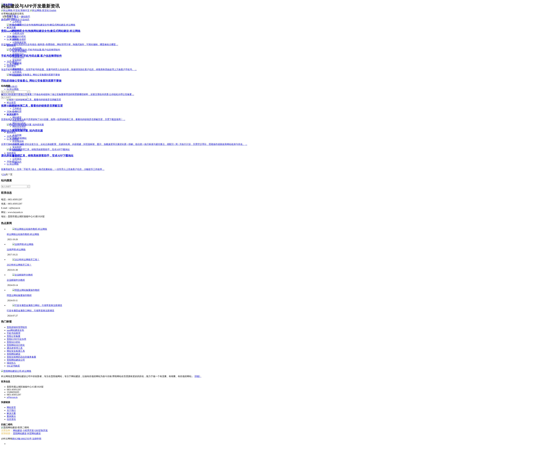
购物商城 (16, 63)
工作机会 (16, 21)
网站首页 (11, 407)
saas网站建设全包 (15, 330)
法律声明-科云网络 (16, 249)
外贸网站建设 (34, 433)
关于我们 (11, 18)
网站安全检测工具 (16, 351)
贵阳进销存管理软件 (17, 327)
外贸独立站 (18, 54)
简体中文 (24, 10)
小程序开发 (28, 430)
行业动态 (16, 75)
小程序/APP (18, 33)
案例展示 (11, 45)
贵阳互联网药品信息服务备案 (21, 357)
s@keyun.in (12, 397)
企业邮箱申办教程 (16, 280)
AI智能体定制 (19, 42)
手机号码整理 (13, 333)
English (52, 10)
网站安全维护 (19, 39)
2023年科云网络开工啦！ (19, 265)
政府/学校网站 (19, 51)
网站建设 (16, 30)
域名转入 (11, 363)
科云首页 (11, 15)
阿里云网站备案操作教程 (19, 295)
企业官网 (16, 48)
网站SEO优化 (19, 36)
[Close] (2, 80)
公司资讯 (16, 72)
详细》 (197, 376)
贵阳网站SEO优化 (16, 345)
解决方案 (11, 27)
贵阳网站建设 (13, 354)
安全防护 (16, 60)
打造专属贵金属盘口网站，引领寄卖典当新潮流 (30, 310)
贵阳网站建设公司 (16, 360)
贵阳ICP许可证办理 (16, 339)
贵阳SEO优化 (13, 342)
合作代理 (16, 24)
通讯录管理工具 (15, 348)
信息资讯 (11, 66)
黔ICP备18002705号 (22, 438)
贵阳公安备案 (13, 336)
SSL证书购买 (13, 366)
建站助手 (16, 69)
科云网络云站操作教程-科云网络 (23, 234)
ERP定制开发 (41, 430)
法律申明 (36, 438)
